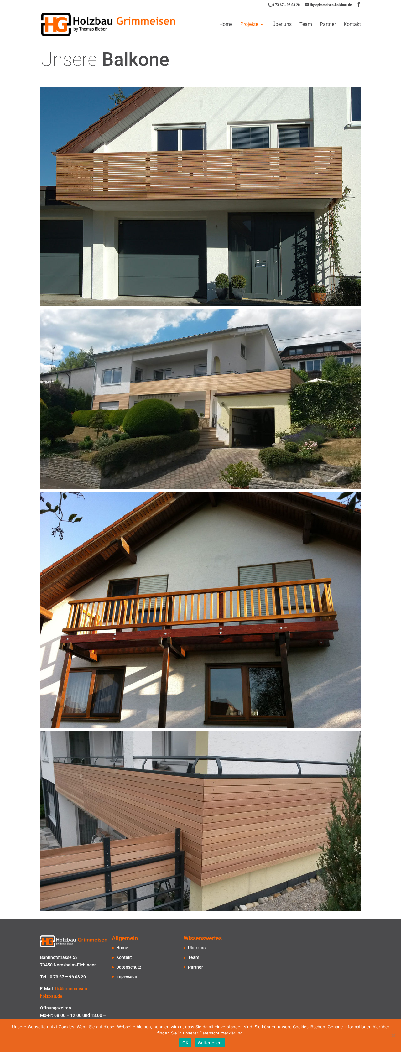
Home (225, 24)
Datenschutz (128, 967)
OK (185, 1042)
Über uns (282, 24)
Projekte (249, 24)
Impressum (127, 976)
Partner (328, 24)
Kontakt (352, 24)
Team (305, 24)
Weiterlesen (210, 1042)
